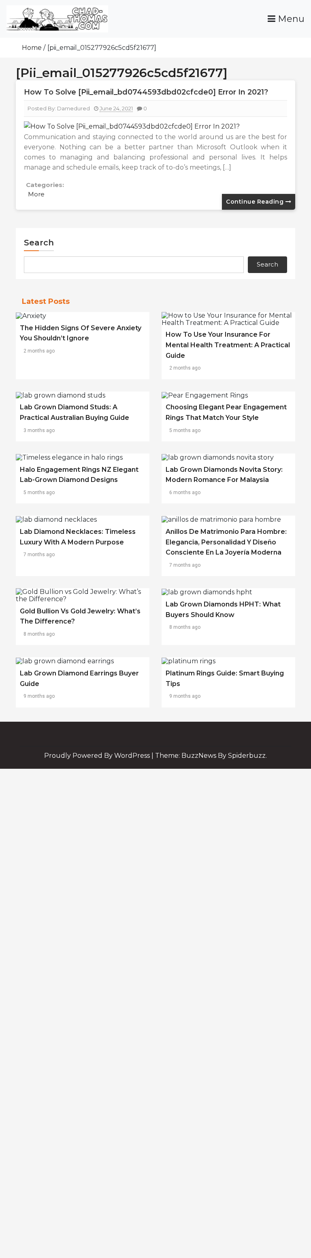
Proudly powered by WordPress (97, 755)
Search (39, 242)
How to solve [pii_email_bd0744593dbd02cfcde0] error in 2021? (146, 92)
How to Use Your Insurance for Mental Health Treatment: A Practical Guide (228, 345)
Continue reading (255, 201)
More (36, 194)
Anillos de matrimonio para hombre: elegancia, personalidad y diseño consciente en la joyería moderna (226, 542)
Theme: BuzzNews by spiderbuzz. (211, 755)
